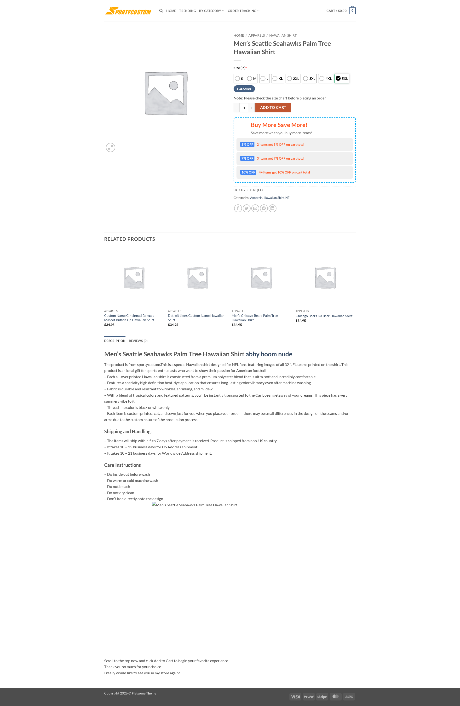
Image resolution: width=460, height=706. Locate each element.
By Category (210, 11)
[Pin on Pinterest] (264, 208)
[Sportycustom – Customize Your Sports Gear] (128, 10)
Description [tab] (115, 341)
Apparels (256, 35)
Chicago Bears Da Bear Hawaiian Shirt (324, 316)
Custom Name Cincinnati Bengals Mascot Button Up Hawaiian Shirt (129, 317)
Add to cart (273, 107)
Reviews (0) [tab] (138, 341)
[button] (341, 10)
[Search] (161, 10)
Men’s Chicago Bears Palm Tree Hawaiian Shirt (255, 317)
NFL (288, 198)
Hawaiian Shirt (283, 35)
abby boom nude (269, 354)
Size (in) (240, 68)
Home (171, 11)
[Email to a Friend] (255, 208)
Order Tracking (242, 11)
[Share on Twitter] (247, 208)
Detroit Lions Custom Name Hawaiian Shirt (196, 317)
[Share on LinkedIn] (272, 208)
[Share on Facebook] (238, 208)
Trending (187, 11)
